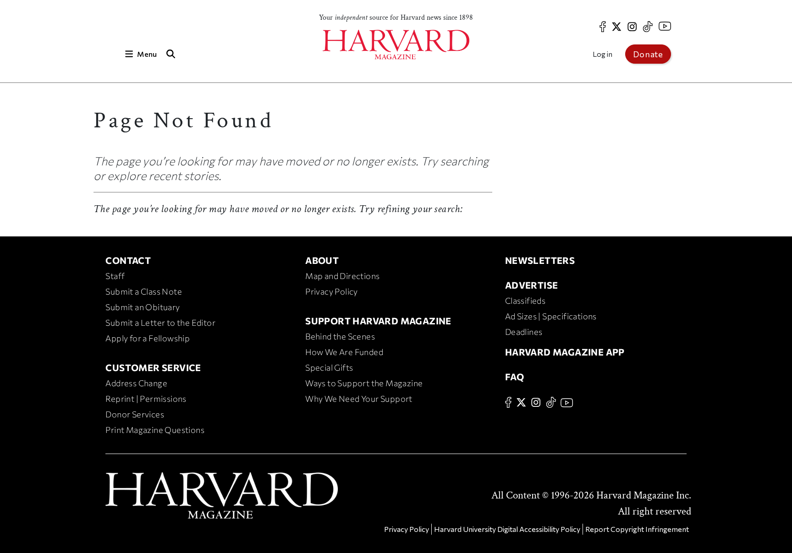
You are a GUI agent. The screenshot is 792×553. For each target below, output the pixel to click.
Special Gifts (329, 367)
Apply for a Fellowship (147, 338)
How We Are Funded (344, 352)
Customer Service (153, 367)
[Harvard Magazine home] (396, 45)
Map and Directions (342, 276)
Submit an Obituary (142, 307)
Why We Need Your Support (358, 399)
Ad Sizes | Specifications (551, 316)
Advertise (531, 284)
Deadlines (524, 332)
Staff (115, 276)
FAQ (514, 376)
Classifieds (525, 301)
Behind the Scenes (340, 336)
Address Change (136, 383)
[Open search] (170, 54)
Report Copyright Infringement (637, 529)
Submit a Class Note (143, 291)
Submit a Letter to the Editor (160, 323)
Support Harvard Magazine (378, 320)
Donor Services (134, 414)
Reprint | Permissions (145, 399)
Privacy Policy (331, 291)
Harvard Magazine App (565, 351)
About (322, 260)
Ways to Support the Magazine (364, 383)
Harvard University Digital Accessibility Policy (507, 529)
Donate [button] (648, 54)
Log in (602, 53)
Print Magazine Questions (154, 430)
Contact (128, 260)
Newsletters (540, 260)
